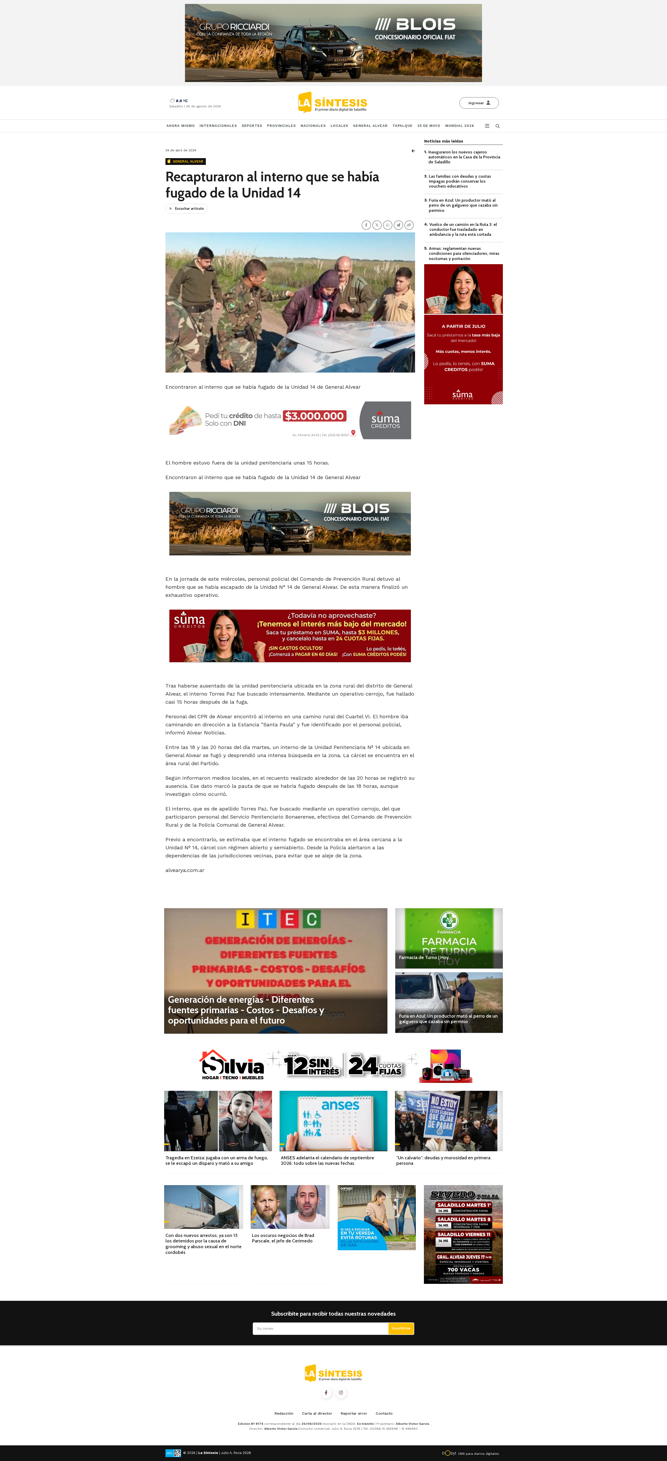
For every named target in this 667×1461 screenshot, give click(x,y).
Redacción (284, 1413)
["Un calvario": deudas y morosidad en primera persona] (449, 1121)
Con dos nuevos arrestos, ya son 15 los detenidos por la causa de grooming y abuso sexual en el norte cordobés (203, 1244)
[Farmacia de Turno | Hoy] (449, 938)
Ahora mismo (180, 126)
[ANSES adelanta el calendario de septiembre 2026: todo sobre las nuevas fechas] (333, 1121)
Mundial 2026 (459, 126)
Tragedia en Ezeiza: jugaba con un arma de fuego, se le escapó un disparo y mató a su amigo (216, 1160)
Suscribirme (401, 1328)
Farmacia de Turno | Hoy (424, 957)
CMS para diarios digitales (478, 1454)
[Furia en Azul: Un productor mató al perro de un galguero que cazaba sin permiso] (449, 1002)
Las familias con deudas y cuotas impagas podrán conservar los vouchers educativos (460, 181)
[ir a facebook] (326, 1393)
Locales (340, 126)
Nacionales (313, 126)
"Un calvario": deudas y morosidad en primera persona (443, 1160)
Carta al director (317, 1413)
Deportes (252, 126)
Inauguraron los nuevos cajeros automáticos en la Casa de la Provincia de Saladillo (464, 157)
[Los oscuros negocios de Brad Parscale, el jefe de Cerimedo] (290, 1207)
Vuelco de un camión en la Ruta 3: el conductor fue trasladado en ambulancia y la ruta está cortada (463, 229)
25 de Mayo (429, 126)
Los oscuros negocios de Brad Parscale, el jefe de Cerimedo (283, 1238)
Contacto (384, 1413)
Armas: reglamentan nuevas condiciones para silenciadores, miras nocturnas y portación (464, 253)
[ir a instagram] (341, 1393)
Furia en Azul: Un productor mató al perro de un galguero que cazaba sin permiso (463, 205)
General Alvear (370, 126)
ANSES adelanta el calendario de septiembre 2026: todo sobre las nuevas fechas (327, 1160)
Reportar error (354, 1413)
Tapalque (402, 126)
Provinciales (281, 126)
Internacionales (218, 126)
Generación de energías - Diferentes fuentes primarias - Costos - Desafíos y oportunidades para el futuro (246, 1010)
